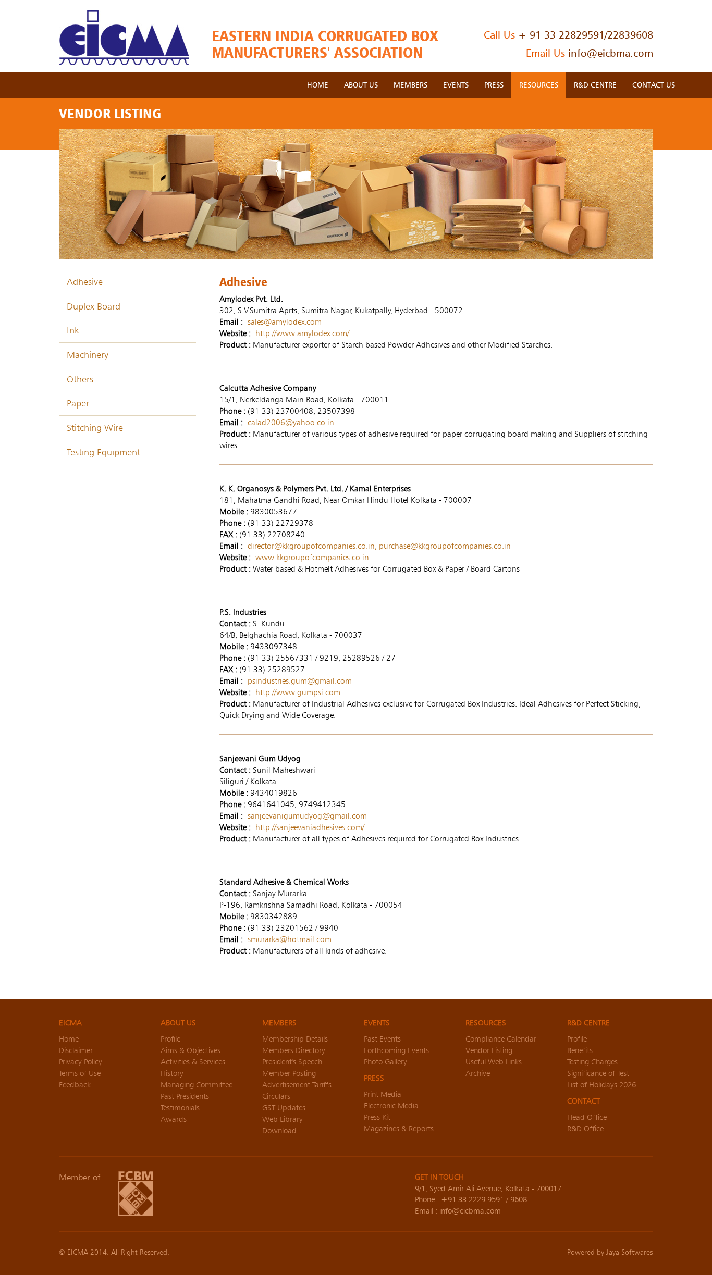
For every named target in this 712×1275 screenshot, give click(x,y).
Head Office (587, 1117)
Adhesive (85, 281)
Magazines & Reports (399, 1128)
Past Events (382, 1039)
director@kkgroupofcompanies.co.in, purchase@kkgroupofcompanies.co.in (379, 546)
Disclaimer (76, 1050)
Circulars (276, 1096)
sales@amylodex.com (285, 322)
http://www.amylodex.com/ (302, 333)
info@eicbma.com (610, 53)
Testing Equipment (103, 452)
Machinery (87, 354)
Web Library (282, 1119)
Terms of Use (80, 1073)
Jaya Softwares (629, 1252)
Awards (174, 1119)
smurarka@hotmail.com (290, 939)
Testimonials (180, 1107)
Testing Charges (592, 1062)
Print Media (382, 1094)
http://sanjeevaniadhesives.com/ (309, 827)
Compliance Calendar (500, 1039)
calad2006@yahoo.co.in (291, 422)
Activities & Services (193, 1062)
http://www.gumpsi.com (297, 692)
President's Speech (292, 1062)
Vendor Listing (488, 1050)
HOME (317, 84)
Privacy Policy (80, 1062)
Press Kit (377, 1117)
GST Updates (283, 1107)
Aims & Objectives (190, 1050)
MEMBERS (410, 84)
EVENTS (456, 84)
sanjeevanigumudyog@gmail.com (307, 816)
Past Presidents (185, 1096)
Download (279, 1130)
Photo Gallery (385, 1062)
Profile (170, 1039)
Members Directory (293, 1050)
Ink (73, 330)
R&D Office (585, 1128)
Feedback (75, 1085)
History (172, 1073)
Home (69, 1039)
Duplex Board (93, 306)
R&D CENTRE (595, 84)
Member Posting (289, 1073)
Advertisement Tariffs (297, 1085)
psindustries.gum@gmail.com (300, 681)
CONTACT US (653, 84)
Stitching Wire (95, 427)
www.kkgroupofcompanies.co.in (312, 557)
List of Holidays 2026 (601, 1085)
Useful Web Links (493, 1062)
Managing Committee (196, 1085)
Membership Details (295, 1039)
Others (80, 379)
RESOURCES (538, 84)
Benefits (580, 1050)
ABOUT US (361, 84)
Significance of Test (598, 1073)
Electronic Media (391, 1105)
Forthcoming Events (396, 1050)
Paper (78, 403)
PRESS (494, 84)
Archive (477, 1073)
